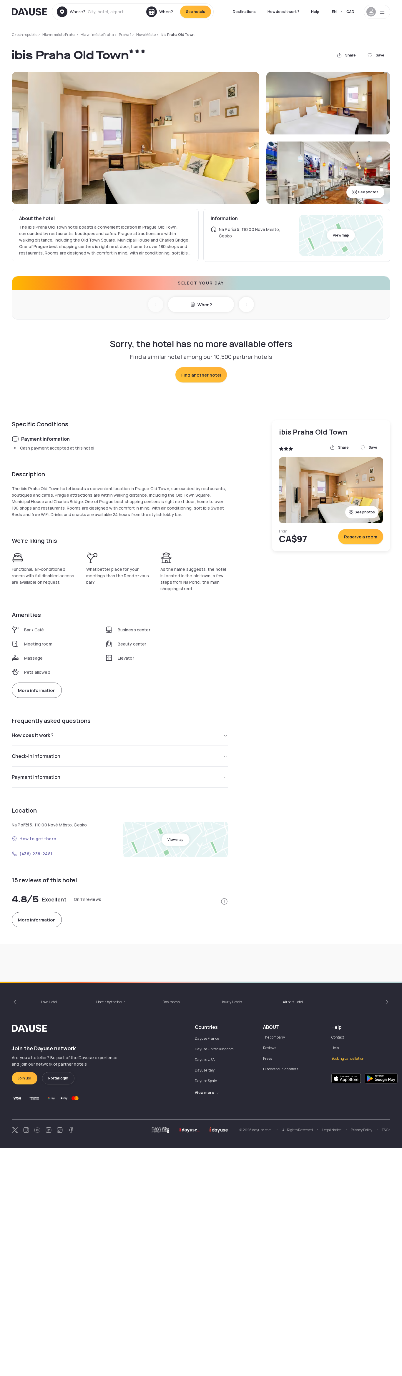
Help (315, 11)
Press (267, 1058)
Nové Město (146, 34)
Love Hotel (49, 1001)
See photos (368, 191)
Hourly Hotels (231, 1001)
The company (274, 1037)
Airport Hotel (293, 1001)
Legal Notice (331, 1129)
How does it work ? (283, 11)
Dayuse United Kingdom (214, 1048)
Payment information (36, 777)
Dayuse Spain (206, 1080)
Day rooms (171, 1001)
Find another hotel (201, 375)
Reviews (269, 1047)
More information (37, 690)
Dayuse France (207, 1038)
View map (341, 235)
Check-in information (36, 756)
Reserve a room (360, 537)
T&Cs (386, 1129)
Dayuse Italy (205, 1070)
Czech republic (24, 34)
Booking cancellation (347, 1058)
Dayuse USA (205, 1059)
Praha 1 (125, 34)
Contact (337, 1037)
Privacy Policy (361, 1129)
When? (204, 305)
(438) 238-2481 (35, 853)
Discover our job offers (280, 1068)
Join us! (24, 1078)
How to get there (38, 838)
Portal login (58, 1078)
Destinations (244, 11)
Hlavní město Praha (59, 34)
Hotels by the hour (110, 1001)
